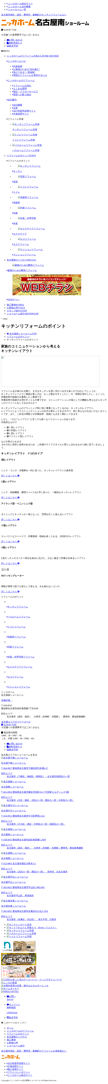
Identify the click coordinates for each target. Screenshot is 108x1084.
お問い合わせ (15, 40)
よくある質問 (20, 88)
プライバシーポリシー (19, 1072)
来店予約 (13, 46)
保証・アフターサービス (25, 91)
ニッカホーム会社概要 (19, 6)
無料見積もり (15, 43)
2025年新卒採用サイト (19, 1063)
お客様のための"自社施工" (26, 69)
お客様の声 (16, 308)
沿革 (15, 108)
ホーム (10, 1028)
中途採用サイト (21, 114)
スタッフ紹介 (17, 310)
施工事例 (15, 305)
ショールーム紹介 (22, 313)
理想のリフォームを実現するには (30, 75)
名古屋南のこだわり (21, 260)
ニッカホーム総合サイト (20, 3)
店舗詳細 (6, 700)
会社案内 (12, 100)
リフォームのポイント (21, 155)
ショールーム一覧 (17, 9)
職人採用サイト (15, 1069)
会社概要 (17, 105)
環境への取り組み (22, 94)
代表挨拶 (17, 66)
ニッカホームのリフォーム (33, 56)
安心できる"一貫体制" (24, 72)
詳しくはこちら (9, 475)
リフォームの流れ (22, 85)
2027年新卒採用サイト (24, 111)
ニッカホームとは (17, 61)
